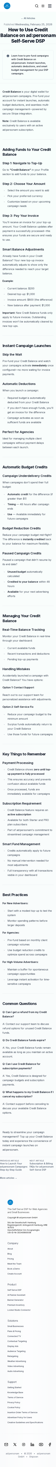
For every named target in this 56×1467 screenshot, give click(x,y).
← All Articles (28, 18)
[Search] (37, 6)
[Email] (6, 1444)
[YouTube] (41, 1444)
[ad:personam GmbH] (7, 5)
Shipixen (33, 1456)
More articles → (8, 1178)
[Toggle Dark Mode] (43, 6)
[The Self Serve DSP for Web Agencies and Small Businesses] (28, 1202)
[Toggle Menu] (49, 5)
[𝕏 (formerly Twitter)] (15, 1444)
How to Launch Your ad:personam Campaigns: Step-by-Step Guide (14, 1166)
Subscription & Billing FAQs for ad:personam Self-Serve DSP (42, 1166)
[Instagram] (24, 1444)
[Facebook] (50, 1444)
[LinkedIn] (32, 1444)
